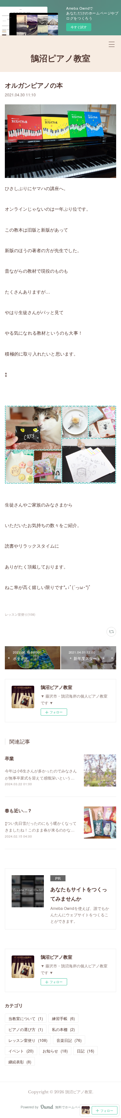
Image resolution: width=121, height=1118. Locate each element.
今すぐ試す (79, 27)
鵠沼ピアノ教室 (60, 58)
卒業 (9, 758)
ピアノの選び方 (25, 1029)
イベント (21, 1050)
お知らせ (55, 1050)
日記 (85, 1050)
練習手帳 (63, 1018)
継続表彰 (19, 1061)
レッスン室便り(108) (20, 614)
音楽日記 (69, 1040)
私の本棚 (63, 1029)
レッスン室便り (27, 1040)
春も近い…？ (18, 810)
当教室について (25, 1018)
